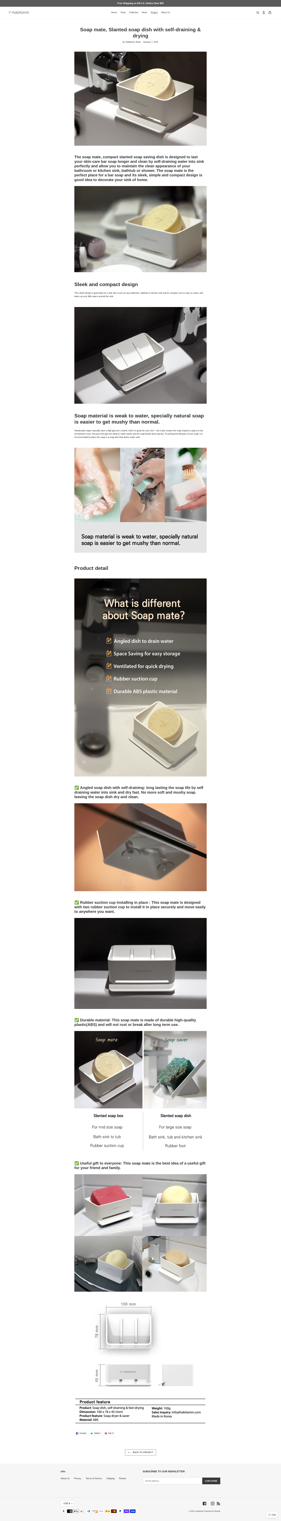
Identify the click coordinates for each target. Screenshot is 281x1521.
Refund (122, 1478)
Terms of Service (94, 1478)
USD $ (67, 1503)
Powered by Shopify (212, 1511)
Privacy (77, 1478)
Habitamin (200, 1511)
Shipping (110, 1478)
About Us (65, 1478)
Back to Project (142, 1452)
